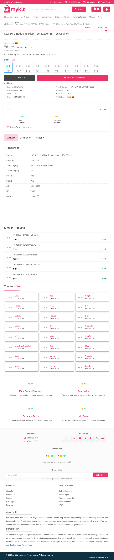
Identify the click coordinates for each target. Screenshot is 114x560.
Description (25, 137)
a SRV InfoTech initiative (13, 2)
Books (17, 22)
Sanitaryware (47, 17)
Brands (87, 27)
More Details (51, 54)
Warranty (39, 137)
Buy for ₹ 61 (74, 77)
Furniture (9, 22)
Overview (11, 137)
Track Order (105, 2)
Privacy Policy (27, 545)
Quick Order (90, 2)
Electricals (25, 17)
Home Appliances (79, 17)
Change (102, 109)
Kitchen (92, 17)
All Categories (12, 17)
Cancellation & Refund (93, 541)
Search (80, 9)
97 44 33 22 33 (74, 2)
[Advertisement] (57, 215)
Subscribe (100, 475)
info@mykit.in (32, 438)
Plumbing (35, 17)
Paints (99, 17)
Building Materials (62, 17)
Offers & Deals (102, 27)
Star (13, 59)
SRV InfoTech (103, 557)
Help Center (57, 2)
